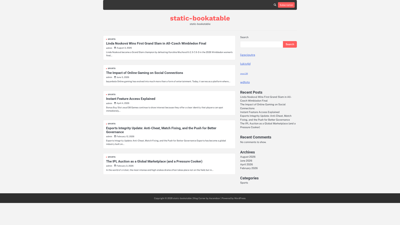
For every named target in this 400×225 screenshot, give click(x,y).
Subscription (286, 5)
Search (244, 37)
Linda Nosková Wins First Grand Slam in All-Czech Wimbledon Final (156, 43)
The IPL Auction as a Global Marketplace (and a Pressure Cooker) (154, 161)
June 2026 (246, 160)
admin (109, 48)
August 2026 (247, 156)
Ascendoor (214, 198)
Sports (111, 39)
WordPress (239, 198)
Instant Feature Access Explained (130, 99)
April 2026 (246, 164)
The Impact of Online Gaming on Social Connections (144, 73)
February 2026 (249, 168)
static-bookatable (200, 18)
